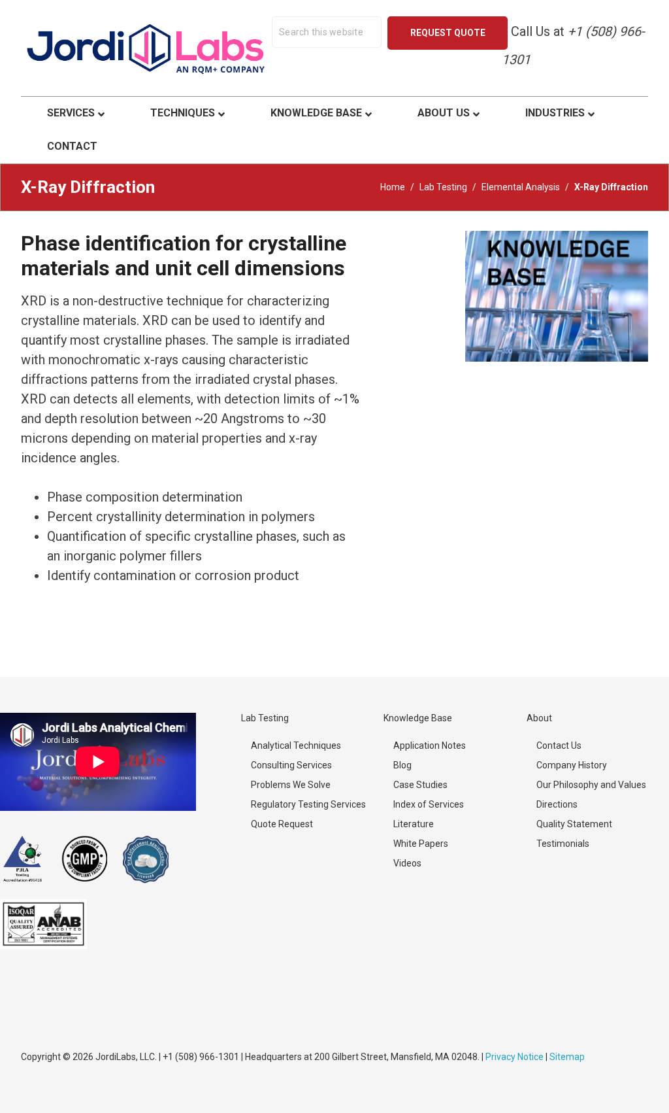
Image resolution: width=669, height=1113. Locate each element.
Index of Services (428, 804)
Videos (407, 863)
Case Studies (420, 784)
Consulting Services (291, 765)
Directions (557, 804)
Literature (413, 824)
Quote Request (282, 824)
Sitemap (567, 1057)
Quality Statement (574, 824)
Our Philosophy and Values (591, 784)
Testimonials (562, 843)
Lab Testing (443, 187)
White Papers (420, 843)
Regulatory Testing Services (308, 804)
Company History (571, 765)
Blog (402, 765)
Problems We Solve (291, 784)
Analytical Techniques (296, 745)
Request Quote (447, 32)
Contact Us (558, 745)
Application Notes (429, 745)
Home (392, 187)
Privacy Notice (514, 1057)
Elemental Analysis (520, 187)
